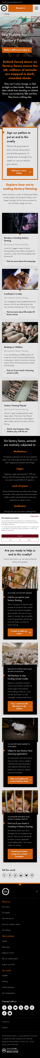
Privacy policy (34, 516)
